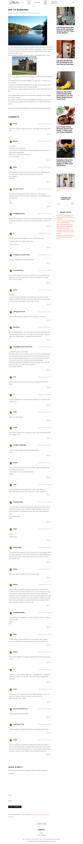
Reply (49, 134)
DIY (23, 2)
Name (9, 795)
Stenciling (37, 2)
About (41, 833)
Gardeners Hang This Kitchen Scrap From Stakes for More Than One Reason (65, 162)
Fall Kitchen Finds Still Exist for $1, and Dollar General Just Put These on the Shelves (65, 30)
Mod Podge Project (45, 2)
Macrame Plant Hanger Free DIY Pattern (64, 189)
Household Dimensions (54, 2)
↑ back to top (41, 823)
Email (9, 801)
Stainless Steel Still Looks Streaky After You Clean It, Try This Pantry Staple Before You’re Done (65, 95)
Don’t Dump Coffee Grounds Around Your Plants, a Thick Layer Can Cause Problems (65, 129)
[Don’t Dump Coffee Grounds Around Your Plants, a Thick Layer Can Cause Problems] (66, 115)
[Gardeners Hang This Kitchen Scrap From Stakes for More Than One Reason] (66, 148)
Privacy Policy (41, 835)
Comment (11, 773)
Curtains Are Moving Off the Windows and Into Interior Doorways (65, 62)
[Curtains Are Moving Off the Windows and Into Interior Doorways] (66, 49)
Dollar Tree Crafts (29, 2)
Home (9, 7)
